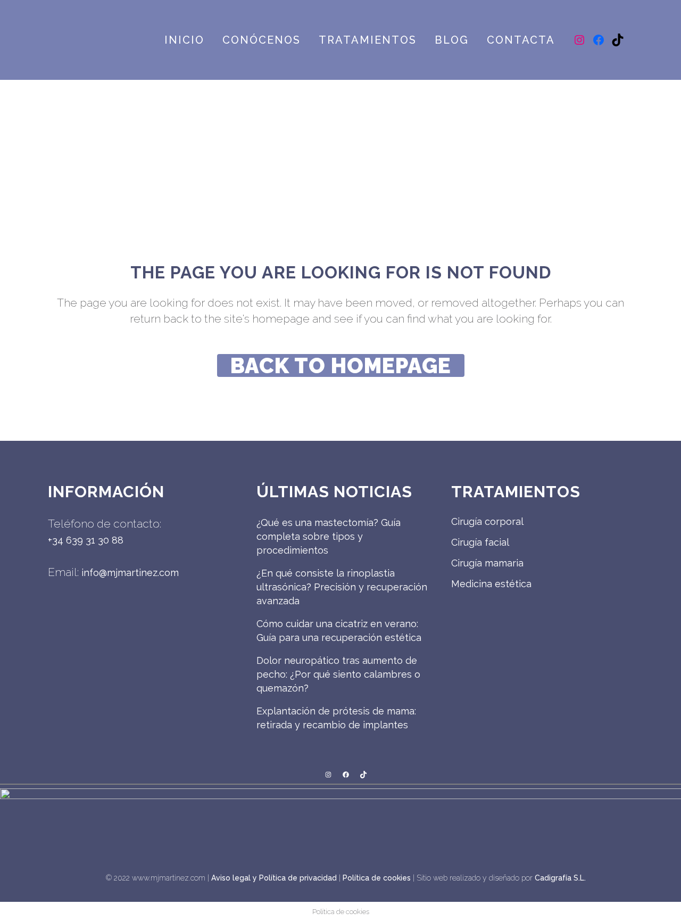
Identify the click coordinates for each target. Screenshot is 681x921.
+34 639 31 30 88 (85, 540)
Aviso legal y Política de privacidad (274, 878)
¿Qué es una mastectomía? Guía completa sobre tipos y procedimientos (328, 536)
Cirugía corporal (487, 521)
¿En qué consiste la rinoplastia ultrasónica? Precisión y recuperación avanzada (341, 587)
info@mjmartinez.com (130, 572)
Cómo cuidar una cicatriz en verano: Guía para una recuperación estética (338, 630)
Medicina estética (491, 583)
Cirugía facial (480, 542)
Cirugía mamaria (487, 563)
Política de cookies (377, 878)
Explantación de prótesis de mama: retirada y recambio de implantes (336, 717)
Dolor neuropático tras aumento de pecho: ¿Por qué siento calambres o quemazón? (338, 674)
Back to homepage (340, 365)
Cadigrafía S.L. (560, 878)
